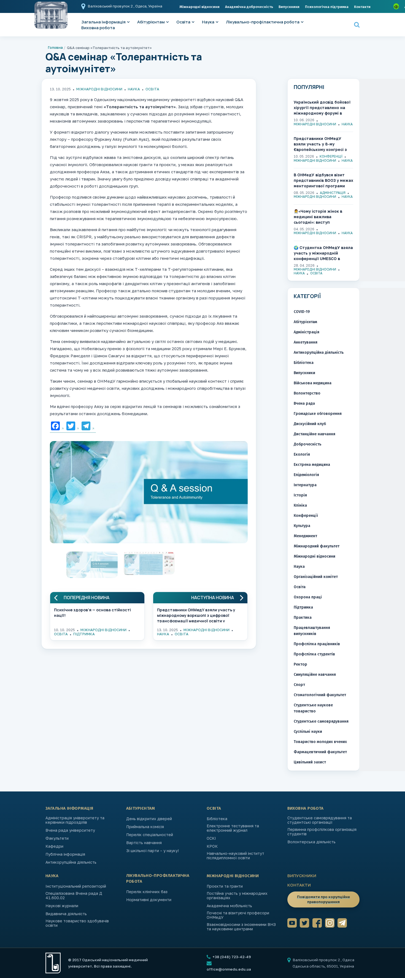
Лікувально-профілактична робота (262, 22)
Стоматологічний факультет (320, 695)
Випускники (289, 7)
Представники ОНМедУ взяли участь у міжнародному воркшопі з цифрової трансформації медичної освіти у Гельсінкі (196, 614)
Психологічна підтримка (327, 7)
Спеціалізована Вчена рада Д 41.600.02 (73, 895)
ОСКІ (211, 838)
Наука (208, 22)
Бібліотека (304, 362)
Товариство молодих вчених (320, 741)
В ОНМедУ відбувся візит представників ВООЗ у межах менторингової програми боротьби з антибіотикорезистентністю (323, 180)
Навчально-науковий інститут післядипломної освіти (235, 855)
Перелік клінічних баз (147, 892)
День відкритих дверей (149, 819)
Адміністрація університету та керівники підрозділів (74, 820)
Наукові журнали (61, 906)
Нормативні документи (148, 900)
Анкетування (305, 342)
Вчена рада (304, 403)
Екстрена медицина (312, 464)
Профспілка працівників (317, 644)
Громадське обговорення (318, 413)
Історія (300, 495)
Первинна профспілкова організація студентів (322, 831)
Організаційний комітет (316, 576)
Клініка (300, 505)
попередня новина (86, 598)
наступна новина (212, 598)
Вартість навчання (144, 843)
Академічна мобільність (229, 906)
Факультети (57, 838)
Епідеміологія (306, 474)
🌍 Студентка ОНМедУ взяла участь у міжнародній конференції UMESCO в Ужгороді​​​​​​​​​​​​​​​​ (323, 253)
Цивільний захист (310, 762)
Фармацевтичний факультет (320, 752)
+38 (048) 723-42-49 (231, 957)
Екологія (302, 454)
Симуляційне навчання (315, 674)
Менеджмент (305, 536)
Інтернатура (305, 485)
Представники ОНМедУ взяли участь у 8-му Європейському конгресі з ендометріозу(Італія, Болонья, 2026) (320, 144)
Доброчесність (307, 444)
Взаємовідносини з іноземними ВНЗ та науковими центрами (241, 926)
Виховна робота (98, 28)
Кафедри (54, 846)
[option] (149, 493)
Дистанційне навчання (314, 434)
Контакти (362, 7)
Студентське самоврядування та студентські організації (319, 820)
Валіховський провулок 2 (111, 6)
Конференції (331, 156)
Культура (302, 525)
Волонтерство (307, 393)
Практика (303, 617)
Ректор (300, 664)
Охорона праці (308, 597)
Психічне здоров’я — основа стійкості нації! (92, 612)
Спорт (299, 684)
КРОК (212, 846)
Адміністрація (332, 193)
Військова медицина (312, 383)
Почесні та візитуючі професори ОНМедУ (238, 915)
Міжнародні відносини (200, 7)
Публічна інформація (65, 854)
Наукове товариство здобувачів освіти (77, 923)
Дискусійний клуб (310, 424)
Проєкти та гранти (225, 886)
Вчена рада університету (70, 830)
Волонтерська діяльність (311, 842)
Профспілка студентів (314, 654)
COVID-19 (302, 311)
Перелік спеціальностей (149, 835)
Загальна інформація (69, 808)
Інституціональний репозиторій (75, 886)
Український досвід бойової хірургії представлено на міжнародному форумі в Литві (322, 108)
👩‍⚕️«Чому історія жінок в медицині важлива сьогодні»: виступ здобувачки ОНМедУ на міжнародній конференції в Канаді (321, 217)
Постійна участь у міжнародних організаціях (237, 895)
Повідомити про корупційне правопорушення (323, 899)
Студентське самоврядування (321, 721)
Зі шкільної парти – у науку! (152, 851)
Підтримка (84, 634)
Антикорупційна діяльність (319, 352)
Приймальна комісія (145, 827)
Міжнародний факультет (316, 546)
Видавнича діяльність (66, 914)
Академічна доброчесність (249, 7)
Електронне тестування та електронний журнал (233, 828)
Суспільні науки (308, 731)
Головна (55, 47)
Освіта (183, 22)
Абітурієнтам (151, 22)
